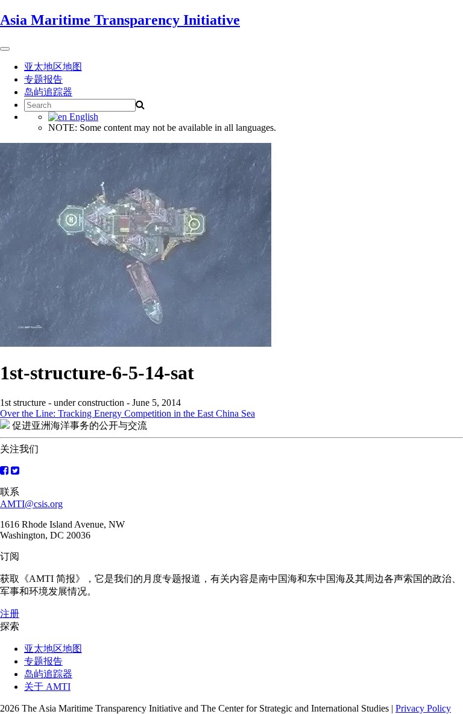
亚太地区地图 (53, 67)
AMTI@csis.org (31, 504)
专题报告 (43, 79)
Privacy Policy (423, 708)
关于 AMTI (47, 686)
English (82, 117)
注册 (9, 613)
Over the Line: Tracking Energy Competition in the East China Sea (127, 413)
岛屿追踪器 (48, 92)
